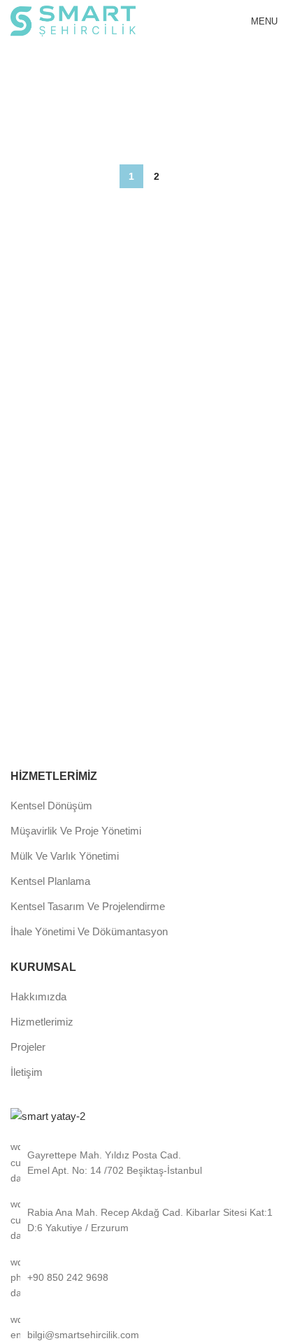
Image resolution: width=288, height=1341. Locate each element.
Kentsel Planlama (50, 881)
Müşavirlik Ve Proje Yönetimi (75, 831)
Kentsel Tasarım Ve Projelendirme (87, 906)
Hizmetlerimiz (41, 1022)
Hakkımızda (38, 996)
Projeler (27, 1047)
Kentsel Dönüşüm (51, 805)
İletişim (26, 1072)
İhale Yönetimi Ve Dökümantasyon (89, 931)
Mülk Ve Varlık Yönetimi (64, 856)
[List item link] (144, 1277)
